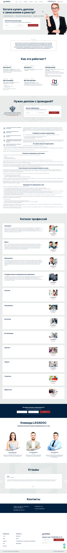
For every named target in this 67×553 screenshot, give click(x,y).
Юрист (17, 538)
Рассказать (45, 411)
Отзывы (36, 1)
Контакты (41, 1)
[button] (1, 481)
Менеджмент (18, 543)
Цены (21, 1)
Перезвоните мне (59, 539)
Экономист (18, 536)
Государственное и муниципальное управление (25, 541)
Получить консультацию (33, 25)
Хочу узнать (54, 112)
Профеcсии (25, 1)
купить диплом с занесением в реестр (27, 44)
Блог (4, 543)
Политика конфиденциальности (58, 551)
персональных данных (42, 414)
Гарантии (30, 1)
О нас (17, 1)
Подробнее (53, 235)
